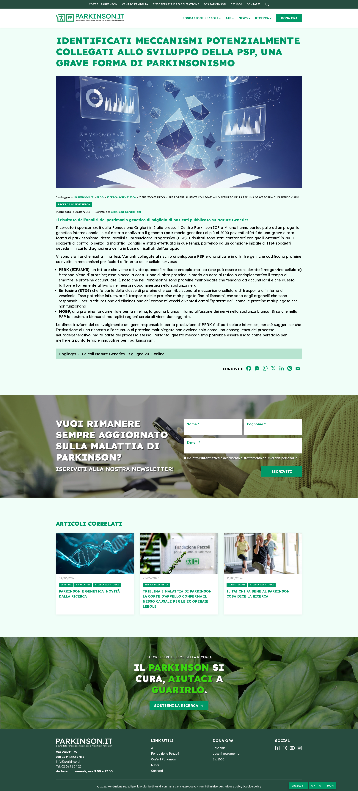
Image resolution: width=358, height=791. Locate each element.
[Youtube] (292, 749)
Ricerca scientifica (74, 204)
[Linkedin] (299, 749)
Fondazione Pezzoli (200, 18)
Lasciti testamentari (227, 753)
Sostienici (219, 748)
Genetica (66, 585)
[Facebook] (277, 749)
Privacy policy (233, 786)
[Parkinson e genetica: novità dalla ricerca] (95, 553)
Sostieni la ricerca (176, 705)
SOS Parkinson (215, 4)
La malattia (83, 585)
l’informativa (209, 458)
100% (330, 785)
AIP (228, 18)
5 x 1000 (236, 4)
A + (313, 785)
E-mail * (193, 443)
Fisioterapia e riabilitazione (176, 4)
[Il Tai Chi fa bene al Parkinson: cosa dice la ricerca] (263, 553)
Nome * (192, 424)
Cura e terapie (236, 585)
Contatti (253, 4)
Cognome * (256, 424)
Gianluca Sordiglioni (126, 212)
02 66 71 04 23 (71, 766)
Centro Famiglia (135, 4)
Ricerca (262, 18)
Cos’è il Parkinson (103, 4)
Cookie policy (252, 786)
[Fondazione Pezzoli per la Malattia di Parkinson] (101, 18)
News (243, 18)
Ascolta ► (298, 785)
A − (321, 785)
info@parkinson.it (68, 761)
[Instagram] (284, 749)
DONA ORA (289, 18)
